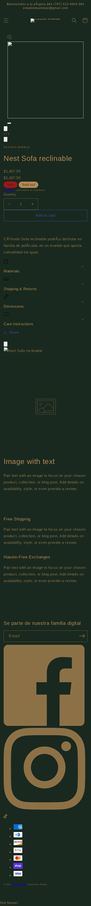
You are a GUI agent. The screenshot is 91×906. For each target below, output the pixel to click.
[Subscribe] (82, 635)
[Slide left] (6, 128)
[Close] (6, 344)
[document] (45, 351)
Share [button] (14, 332)
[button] (6, 20)
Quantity (10, 194)
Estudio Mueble (19, 884)
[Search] (74, 20)
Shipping (9, 190)
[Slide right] (6, 139)
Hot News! (9, 903)
